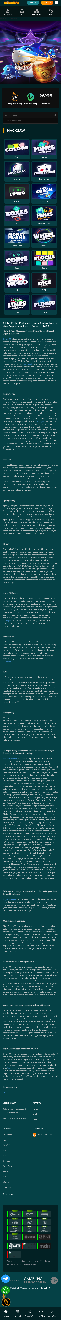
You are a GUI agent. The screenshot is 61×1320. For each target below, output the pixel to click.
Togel (5, 1156)
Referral (36, 1120)
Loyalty (35, 1114)
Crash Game (8, 1166)
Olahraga (6, 1161)
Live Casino (36, 14)
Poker (5, 1177)
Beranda (5, 1316)
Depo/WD (29, 1316)
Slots (22, 14)
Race (51, 14)
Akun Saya (52, 1316)
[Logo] (11, 3)
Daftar (47, 3)
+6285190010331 (45, 1135)
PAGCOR (6, 1092)
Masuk (33, 3)
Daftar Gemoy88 (10, 759)
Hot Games (7, 14)
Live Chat (41, 1316)
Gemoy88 (28, 364)
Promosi (36, 1109)
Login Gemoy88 (9, 899)
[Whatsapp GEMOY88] (4, 1289)
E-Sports (6, 1182)
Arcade (5, 1172)
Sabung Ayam (8, 1187)
